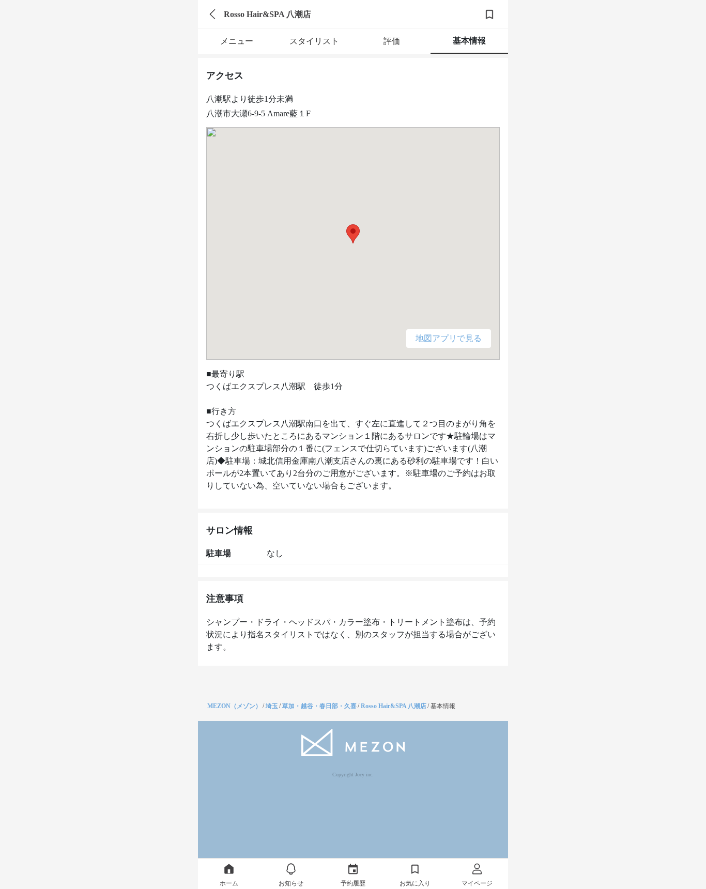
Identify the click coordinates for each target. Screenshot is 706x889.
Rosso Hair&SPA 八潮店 (393, 706)
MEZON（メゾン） (234, 706)
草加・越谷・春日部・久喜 (319, 706)
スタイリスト (314, 41)
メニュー (236, 41)
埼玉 (272, 706)
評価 (391, 41)
